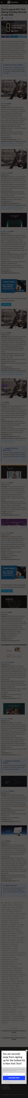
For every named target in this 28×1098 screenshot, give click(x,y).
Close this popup (8, 1081)
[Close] (26, 1051)
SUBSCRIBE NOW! (14, 1078)
